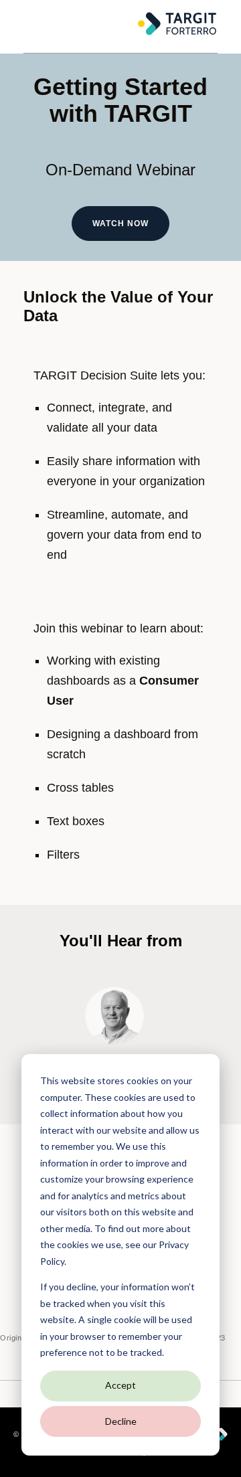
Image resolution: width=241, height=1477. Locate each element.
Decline (121, 1421)
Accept (120, 1385)
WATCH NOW (120, 223)
